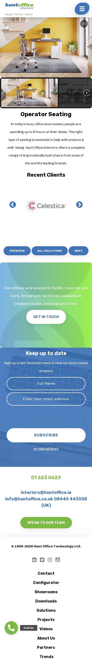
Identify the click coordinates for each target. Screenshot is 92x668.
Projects (46, 619)
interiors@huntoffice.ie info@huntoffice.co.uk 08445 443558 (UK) (46, 499)
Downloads (46, 601)
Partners (46, 647)
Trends (47, 656)
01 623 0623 (46, 477)
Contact (46, 573)
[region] (46, 62)
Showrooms (46, 592)
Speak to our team (46, 523)
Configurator (46, 582)
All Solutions (50, 250)
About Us (46, 638)
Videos (46, 629)
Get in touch (46, 317)
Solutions (46, 610)
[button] (84, 24)
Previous (17, 250)
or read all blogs (46, 449)
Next (79, 250)
